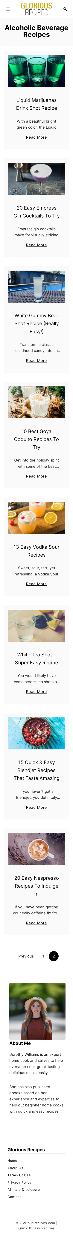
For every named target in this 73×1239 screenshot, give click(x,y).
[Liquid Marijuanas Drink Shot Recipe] (36, 71)
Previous (26, 956)
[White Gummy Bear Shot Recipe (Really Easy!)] (36, 287)
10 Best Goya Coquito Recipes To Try (36, 439)
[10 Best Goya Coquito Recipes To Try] (36, 402)
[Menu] (8, 9)
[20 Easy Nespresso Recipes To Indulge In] (36, 849)
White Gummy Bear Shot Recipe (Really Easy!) (36, 323)
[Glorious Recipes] (36, 8)
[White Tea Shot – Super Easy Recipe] (36, 626)
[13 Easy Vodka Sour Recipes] (36, 518)
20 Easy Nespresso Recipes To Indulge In (36, 886)
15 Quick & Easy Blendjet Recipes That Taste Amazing (37, 770)
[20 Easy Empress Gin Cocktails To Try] (36, 179)
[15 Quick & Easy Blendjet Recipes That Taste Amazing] (36, 733)
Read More (36, 137)
